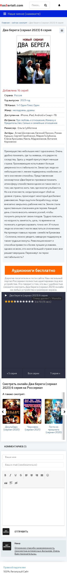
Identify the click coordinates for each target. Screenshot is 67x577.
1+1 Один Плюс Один (28, 105)
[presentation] (5, 475)
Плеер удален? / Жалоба (47, 298)
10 (32, 301)
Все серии (33, 373)
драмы (31, 110)
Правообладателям (14, 567)
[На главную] (12, 5)
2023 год (25, 100)
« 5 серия (12, 373)
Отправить (21, 531)
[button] (5, 475)
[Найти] (45, 5)
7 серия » (55, 373)
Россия (18, 95)
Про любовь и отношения (30, 120)
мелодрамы (19, 110)
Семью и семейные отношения (40, 122)
